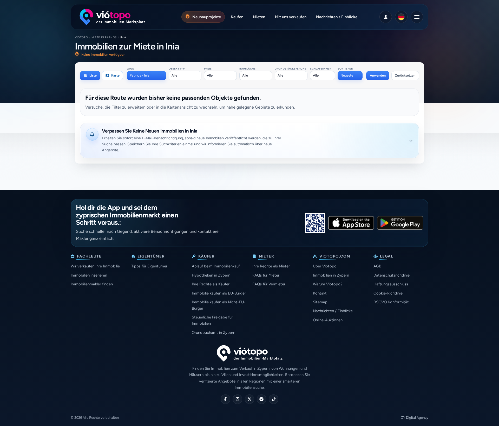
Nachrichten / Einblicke (333, 311)
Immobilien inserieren (89, 275)
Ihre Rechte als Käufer (210, 284)
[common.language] (401, 17)
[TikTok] (273, 399)
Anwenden (378, 75)
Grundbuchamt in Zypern (213, 332)
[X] (249, 399)
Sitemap (320, 302)
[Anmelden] (385, 17)
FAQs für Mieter (265, 275)
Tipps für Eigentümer (149, 266)
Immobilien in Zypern (331, 275)
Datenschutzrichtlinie (391, 275)
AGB (377, 266)
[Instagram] (237, 399)
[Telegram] (261, 399)
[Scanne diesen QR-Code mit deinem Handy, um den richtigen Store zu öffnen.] (315, 223)
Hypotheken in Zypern (211, 275)
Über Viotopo (325, 266)
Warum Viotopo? (327, 284)
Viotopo (81, 37)
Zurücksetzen (405, 75)
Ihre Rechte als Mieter (271, 266)
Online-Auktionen (328, 320)
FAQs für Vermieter (268, 284)
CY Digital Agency (414, 417)
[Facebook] (225, 399)
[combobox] (146, 75)
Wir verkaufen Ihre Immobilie (95, 266)
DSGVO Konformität (391, 302)
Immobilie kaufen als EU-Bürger (219, 293)
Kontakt (320, 293)
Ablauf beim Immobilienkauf (216, 266)
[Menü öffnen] (417, 17)
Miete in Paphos (104, 37)
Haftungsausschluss (390, 284)
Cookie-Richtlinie (388, 293)
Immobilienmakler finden (92, 284)
